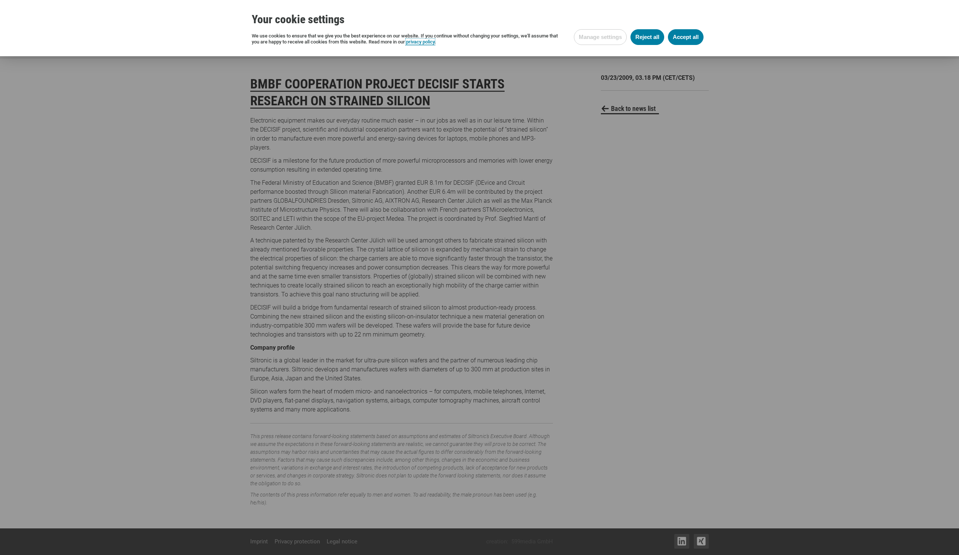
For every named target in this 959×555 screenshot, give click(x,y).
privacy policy (420, 42)
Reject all (647, 37)
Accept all (686, 37)
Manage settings (600, 37)
